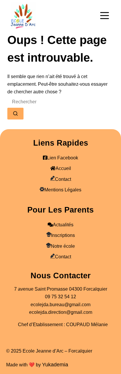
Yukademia (55, 365)
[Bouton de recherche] (15, 113)
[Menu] (104, 15)
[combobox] (51, 102)
